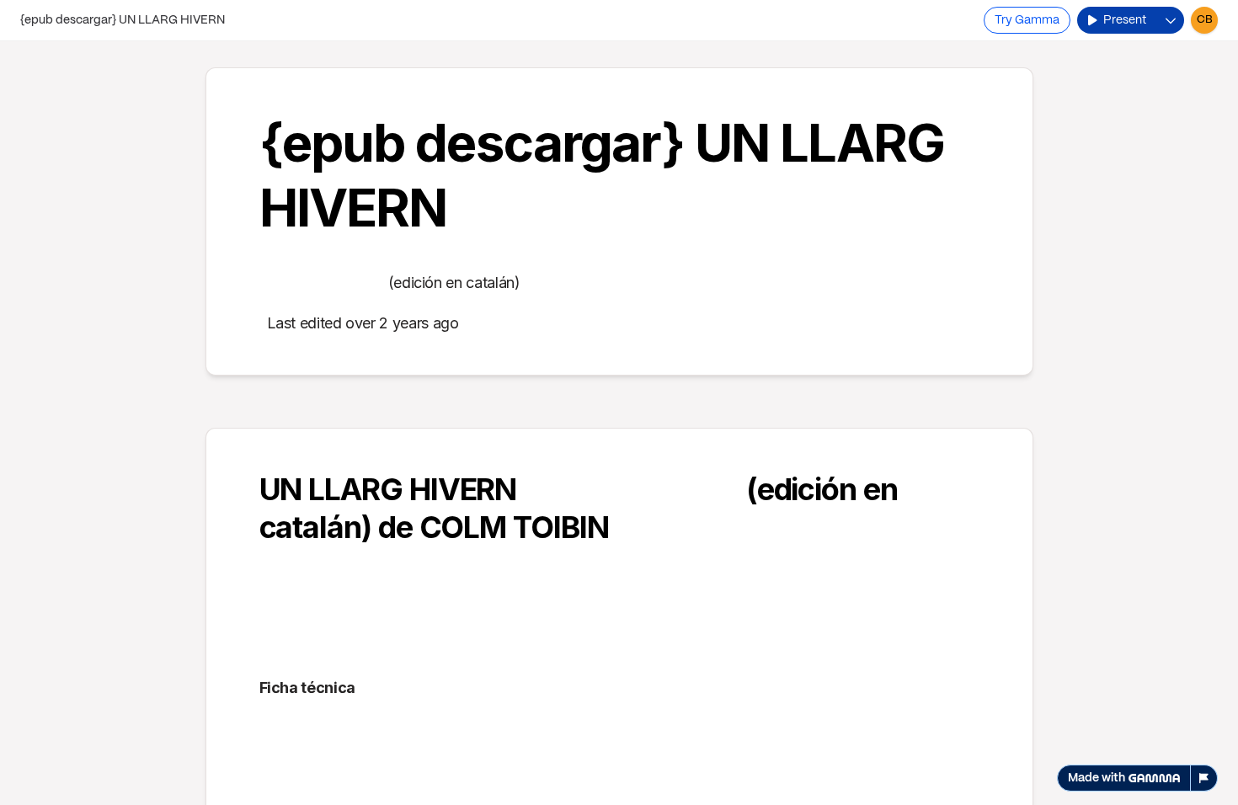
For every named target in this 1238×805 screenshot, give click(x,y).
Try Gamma (1027, 20)
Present (1124, 20)
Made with (1096, 778)
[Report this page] (1204, 778)
